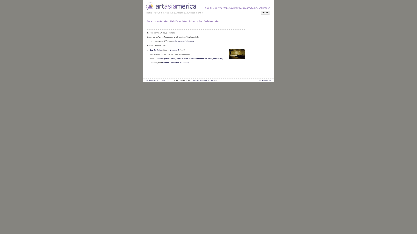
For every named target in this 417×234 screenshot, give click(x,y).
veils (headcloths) (215, 58)
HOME (149, 13)
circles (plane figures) (167, 58)
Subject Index (195, 21)
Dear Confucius (156, 50)
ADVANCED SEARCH (194, 13)
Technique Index (211, 21)
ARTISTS (179, 13)
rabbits (180, 58)
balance (165, 62)
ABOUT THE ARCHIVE (164, 13)
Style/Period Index (178, 21)
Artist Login (265, 80)
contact (165, 80)
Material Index (161, 21)
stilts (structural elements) (183, 41)
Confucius (174, 62)
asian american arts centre (203, 80)
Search (149, 21)
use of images (153, 80)
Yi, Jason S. (175, 50)
